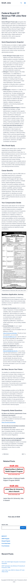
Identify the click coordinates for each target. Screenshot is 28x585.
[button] (21, 3)
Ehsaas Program (6, 541)
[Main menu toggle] (25, 3)
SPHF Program (5, 538)
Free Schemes (5, 546)
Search (23, 527)
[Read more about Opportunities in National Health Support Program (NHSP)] (14, 470)
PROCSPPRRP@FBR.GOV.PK (10, 351)
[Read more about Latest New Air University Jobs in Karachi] (14, 490)
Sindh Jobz (6, 3)
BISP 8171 (4, 536)
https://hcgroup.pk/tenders (10, 333)
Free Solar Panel (6, 543)
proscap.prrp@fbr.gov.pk (9, 336)
